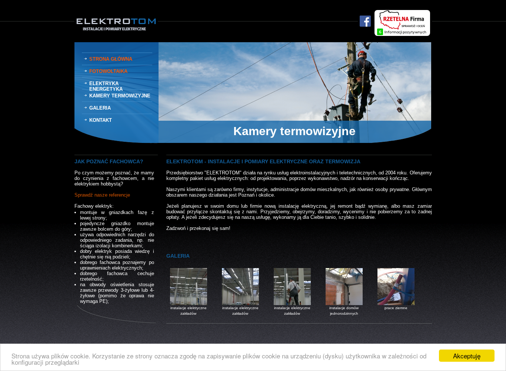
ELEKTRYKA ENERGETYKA (106, 86)
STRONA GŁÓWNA (110, 59)
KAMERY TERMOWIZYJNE (119, 95)
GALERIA (100, 108)
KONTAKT (100, 120)
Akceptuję (466, 355)
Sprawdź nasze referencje (102, 195)
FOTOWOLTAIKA (108, 71)
